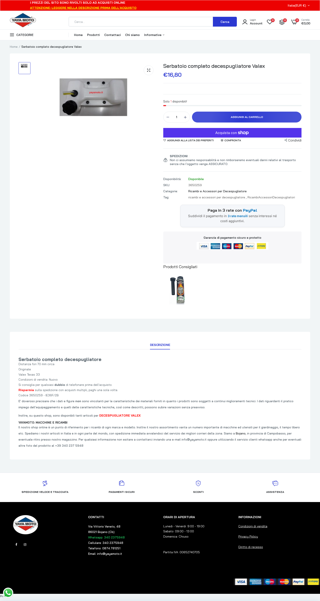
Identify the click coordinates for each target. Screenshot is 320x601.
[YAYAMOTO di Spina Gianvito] (23, 22)
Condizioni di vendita (252, 526)
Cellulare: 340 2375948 (105, 543)
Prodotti (93, 35)
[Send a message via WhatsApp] (8, 593)
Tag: (166, 197)
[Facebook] (16, 544)
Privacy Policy (248, 536)
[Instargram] (25, 544)
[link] (308, 569)
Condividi (294, 140)
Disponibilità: (172, 179)
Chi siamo (132, 35)
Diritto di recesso (250, 547)
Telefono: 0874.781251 (104, 548)
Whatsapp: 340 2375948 (106, 537)
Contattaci (112, 35)
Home (78, 35)
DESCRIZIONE (160, 345)
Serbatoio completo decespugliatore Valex (214, 66)
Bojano (241, 433)
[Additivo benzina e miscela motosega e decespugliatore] (179, 289)
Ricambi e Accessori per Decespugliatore (217, 191)
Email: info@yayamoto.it (105, 554)
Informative (153, 35)
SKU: (166, 185)
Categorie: (170, 191)
